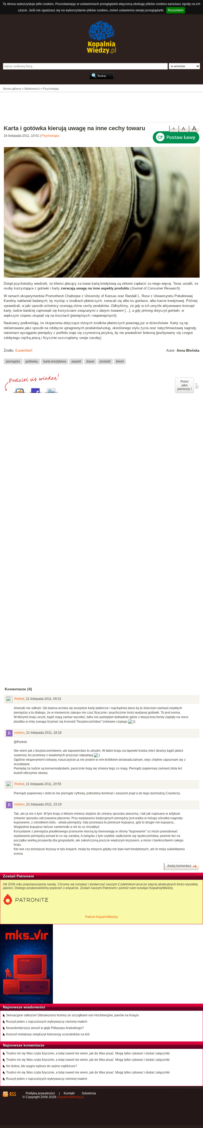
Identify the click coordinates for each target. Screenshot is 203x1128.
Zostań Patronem (18, 876)
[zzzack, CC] (102, 277)
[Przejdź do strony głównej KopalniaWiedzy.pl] (101, 37)
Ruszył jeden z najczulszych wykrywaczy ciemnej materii (46, 1021)
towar (90, 361)
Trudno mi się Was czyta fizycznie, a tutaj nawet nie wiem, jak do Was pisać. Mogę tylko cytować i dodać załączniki (88, 1053)
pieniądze (13, 361)
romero (19, 733)
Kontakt (69, 1093)
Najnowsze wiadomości (24, 1007)
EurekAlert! (24, 350)
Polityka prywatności (40, 1093)
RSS (12, 1094)
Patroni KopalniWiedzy (101, 917)
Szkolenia (89, 1093)
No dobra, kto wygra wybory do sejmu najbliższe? (41, 1066)
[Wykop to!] (19, 389)
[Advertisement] (101, 107)
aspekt (76, 361)
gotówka (32, 361)
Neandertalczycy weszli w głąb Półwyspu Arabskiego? (45, 1028)
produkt (105, 361)
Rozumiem (175, 10)
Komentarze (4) (18, 689)
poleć (196, 386)
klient (120, 361)
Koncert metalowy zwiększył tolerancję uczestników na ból (48, 1034)
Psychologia (50, 136)
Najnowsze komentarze (23, 1045)
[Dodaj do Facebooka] (35, 389)
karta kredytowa (54, 361)
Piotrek (19, 699)
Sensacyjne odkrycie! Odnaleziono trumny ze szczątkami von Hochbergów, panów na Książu (72, 1015)
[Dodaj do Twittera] (51, 389)
